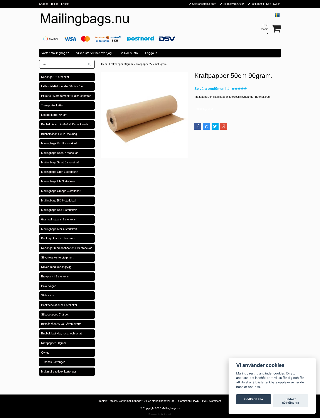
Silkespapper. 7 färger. (55, 314)
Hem (105, 64)
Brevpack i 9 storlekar (55, 276)
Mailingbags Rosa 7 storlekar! (60, 152)
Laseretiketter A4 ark (54, 114)
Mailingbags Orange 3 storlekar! (61, 191)
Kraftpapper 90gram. (54, 343)
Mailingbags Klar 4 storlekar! (59, 229)
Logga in (151, 53)
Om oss (113, 401)
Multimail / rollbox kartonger (58, 371)
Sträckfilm (47, 295)
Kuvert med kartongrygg (56, 267)
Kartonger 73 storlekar (55, 77)
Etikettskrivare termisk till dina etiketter (66, 95)
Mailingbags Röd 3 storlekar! (59, 210)
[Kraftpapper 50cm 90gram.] (144, 115)
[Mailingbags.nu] (88, 22)
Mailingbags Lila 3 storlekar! (58, 181)
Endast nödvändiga (290, 400)
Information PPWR (188, 401)
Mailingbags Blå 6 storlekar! (58, 200)
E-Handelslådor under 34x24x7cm (62, 86)
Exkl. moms (264, 27)
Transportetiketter (52, 105)
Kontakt (102, 401)
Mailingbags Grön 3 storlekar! (59, 171)
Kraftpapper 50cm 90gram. (152, 64)
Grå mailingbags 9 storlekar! (59, 219)
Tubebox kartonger (53, 362)
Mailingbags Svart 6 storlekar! (60, 162)
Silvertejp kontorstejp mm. (57, 257)
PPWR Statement (210, 401)
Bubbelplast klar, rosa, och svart (61, 333)
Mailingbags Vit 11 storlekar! (59, 143)
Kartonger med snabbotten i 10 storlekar (66, 248)
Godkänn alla (253, 399)
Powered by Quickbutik (160, 414)
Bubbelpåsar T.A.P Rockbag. (59, 134)
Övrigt (45, 352)
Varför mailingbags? (55, 53)
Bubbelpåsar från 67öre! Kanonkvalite (64, 124)
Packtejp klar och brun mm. (58, 238)
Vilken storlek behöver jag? (94, 53)
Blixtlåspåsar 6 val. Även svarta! (61, 324)
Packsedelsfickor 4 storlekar (59, 305)
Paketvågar (48, 286)
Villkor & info (129, 53)
